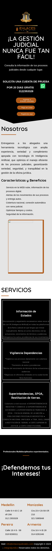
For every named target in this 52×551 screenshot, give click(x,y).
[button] (11, 6)
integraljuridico (11, 548)
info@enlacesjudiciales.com (19, 544)
